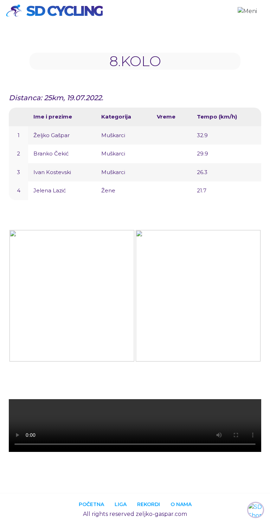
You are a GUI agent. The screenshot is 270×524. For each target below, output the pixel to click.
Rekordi (148, 504)
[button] (15, 297)
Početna (91, 504)
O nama (181, 504)
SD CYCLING (64, 10)
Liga (121, 504)
